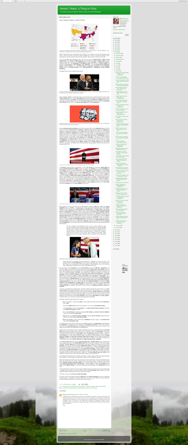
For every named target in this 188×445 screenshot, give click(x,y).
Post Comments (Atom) (71, 433)
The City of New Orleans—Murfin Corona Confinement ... (122, 120)
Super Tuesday (93, 387)
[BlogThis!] (83, 384)
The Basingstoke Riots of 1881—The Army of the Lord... (121, 93)
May (117, 67)
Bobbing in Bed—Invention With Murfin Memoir (122, 149)
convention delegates (90, 386)
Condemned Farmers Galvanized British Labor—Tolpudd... (122, 164)
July (117, 63)
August (117, 61)
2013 (116, 241)
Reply (64, 405)
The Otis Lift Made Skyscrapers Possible (121, 142)
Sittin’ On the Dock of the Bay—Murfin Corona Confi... (121, 129)
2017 (116, 233)
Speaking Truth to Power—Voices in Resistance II (122, 193)
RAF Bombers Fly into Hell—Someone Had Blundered (122, 85)
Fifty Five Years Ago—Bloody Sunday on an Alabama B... (121, 206)
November (118, 55)
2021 (116, 49)
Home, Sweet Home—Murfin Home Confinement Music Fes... (122, 81)
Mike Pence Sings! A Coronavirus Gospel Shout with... (121, 213)
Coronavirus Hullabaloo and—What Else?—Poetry (122, 176)
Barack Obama (81, 386)
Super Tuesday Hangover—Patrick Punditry (122, 210)
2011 (116, 245)
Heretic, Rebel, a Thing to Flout (78, 8)
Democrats (98, 386)
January (118, 227)
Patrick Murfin (124, 18)
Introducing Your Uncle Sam (122, 182)
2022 (116, 48)
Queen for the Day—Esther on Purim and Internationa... (122, 201)
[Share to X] (84, 384)
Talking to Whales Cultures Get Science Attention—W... (122, 217)
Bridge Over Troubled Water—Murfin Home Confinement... (122, 74)
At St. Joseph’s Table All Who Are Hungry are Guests (121, 160)
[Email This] (82, 384)
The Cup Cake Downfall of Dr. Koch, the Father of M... (122, 133)
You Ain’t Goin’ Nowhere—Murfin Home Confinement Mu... (122, 97)
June (117, 65)
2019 (116, 229)
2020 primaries (66, 386)
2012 (116, 243)
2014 (116, 239)
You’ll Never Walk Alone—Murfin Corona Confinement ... (121, 145)
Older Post (106, 430)
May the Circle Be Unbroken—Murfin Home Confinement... (122, 106)
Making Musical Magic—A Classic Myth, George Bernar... (121, 179)
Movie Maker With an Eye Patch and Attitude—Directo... (121, 190)
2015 (116, 237)
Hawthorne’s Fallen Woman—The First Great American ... (122, 172)
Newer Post (62, 430)
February (118, 225)
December (118, 53)
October (118, 57)
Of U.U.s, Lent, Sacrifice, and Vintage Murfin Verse (122, 77)
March (117, 70)
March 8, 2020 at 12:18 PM (81, 394)
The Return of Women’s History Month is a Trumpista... (121, 222)
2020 (116, 51)
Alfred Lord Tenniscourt (69, 394)
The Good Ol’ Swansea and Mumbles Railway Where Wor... (122, 125)
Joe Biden (65, 387)
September (118, 59)
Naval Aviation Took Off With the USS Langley (122, 156)
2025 (116, 42)
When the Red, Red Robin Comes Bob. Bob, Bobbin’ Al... (122, 138)
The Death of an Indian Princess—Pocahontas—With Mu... (122, 153)
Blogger (102, 439)
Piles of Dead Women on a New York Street (122, 109)
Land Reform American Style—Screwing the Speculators (122, 197)
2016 (116, 235)
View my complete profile (119, 29)
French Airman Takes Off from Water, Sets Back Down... (121, 101)
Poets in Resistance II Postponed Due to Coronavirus (121, 185)
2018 (116, 231)
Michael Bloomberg (72, 387)
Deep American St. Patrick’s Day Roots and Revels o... (122, 168)
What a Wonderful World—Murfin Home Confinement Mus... (122, 113)
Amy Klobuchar (73, 386)
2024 (116, 44)
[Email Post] (79, 384)
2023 (116, 46)
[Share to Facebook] (86, 384)
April (117, 69)
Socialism (87, 387)
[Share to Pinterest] (87, 384)
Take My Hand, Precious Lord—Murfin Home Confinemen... (121, 88)
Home (85, 430)
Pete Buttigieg (81, 387)
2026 (116, 40)
